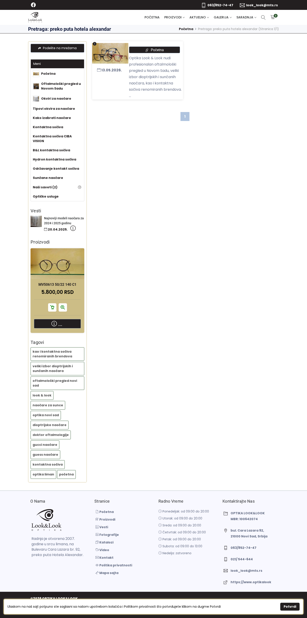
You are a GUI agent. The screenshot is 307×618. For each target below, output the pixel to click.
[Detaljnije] (73, 229)
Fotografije (109, 534)
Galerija (221, 17)
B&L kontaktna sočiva (51, 150)
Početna (152, 17)
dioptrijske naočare (50, 425)
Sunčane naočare (48, 178)
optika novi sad (46, 415)
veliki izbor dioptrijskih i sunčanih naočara (53, 368)
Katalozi (106, 542)
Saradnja (244, 17)
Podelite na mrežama (59, 48)
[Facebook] (33, 5)
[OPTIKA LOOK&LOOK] (35, 17)
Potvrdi (290, 606)
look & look (42, 395)
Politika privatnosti (115, 565)
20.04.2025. (57, 229)
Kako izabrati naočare (52, 118)
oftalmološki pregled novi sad (55, 383)
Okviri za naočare (56, 98)
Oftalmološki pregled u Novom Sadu (61, 86)
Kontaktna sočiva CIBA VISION (52, 138)
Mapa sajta (108, 573)
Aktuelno (197, 17)
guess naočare (45, 454)
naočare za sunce (48, 405)
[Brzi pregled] (63, 267)
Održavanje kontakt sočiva (56, 168)
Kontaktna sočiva (48, 127)
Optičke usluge (46, 196)
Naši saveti (45, 187)
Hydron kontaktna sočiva (54, 159)
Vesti (103, 527)
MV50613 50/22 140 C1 (57, 284)
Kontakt (106, 557)
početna (66, 474)
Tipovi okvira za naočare (54, 108)
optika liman (43, 474)
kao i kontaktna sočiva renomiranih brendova (52, 353)
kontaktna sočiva (48, 464)
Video (104, 550)
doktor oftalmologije (51, 435)
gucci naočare (45, 444)
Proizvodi (173, 17)
